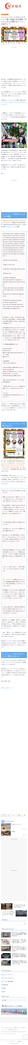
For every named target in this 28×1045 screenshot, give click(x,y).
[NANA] (14, 10)
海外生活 (5, 984)
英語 (4, 988)
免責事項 (19, 1041)
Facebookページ (10, 226)
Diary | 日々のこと (5, 14)
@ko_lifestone (6, 477)
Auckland (4, 687)
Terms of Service (9, 1033)
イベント (10, 687)
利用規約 (10, 1029)
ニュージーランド (8, 974)
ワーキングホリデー (8, 978)
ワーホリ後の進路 (8, 981)
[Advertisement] (14, 62)
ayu (4, 991)
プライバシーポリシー (11, 1041)
